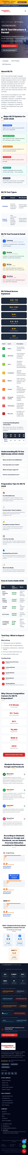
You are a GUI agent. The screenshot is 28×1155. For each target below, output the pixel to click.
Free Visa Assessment (9, 50)
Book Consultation (6, 1120)
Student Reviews (6, 1113)
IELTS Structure (6, 64)
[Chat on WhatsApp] (24, 1146)
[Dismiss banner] (26, 2)
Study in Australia (6, 1080)
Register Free (21, 2)
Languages (5, 60)
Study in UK (5, 1082)
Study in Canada (6, 1089)
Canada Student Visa (7, 1100)
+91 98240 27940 (7, 1123)
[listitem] (7, 991)
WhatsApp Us (6, 1126)
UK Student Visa (6, 1098)
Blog (3, 1116)
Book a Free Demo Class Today (14, 754)
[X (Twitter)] (5, 1073)
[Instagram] (9, 1073)
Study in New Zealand (7, 1087)
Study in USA (5, 1085)
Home (2, 22)
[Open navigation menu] (25, 11)
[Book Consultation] (24, 1151)
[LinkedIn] (12, 1073)
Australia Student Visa (7, 1096)
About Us (4, 1111)
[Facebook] (2, 1073)
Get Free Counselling (8, 1035)
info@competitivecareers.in (9, 1128)
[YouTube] (15, 1073)
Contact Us (4, 1118)
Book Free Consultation (9, 46)
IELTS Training (9, 22)
